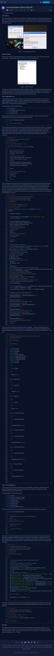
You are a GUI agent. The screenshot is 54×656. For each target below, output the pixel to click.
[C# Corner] (5, 2)
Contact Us (9, 645)
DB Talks (22, 647)
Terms (19, 645)
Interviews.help (39, 647)
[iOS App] (35, 642)
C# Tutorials (32, 645)
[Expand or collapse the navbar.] (2, 2)
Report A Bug (46, 645)
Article (50, 10)
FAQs (50, 645)
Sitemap (10, 647)
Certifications (5, 647)
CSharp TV (18, 647)
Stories (14, 647)
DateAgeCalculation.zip (8, 13)
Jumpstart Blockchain (47, 647)
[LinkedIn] (22, 642)
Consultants (37, 645)
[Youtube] (25, 642)
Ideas (42, 645)
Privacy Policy (15, 645)
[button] (52, 2)
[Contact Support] (38, 642)
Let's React (27, 647)
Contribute (46, 2)
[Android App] (32, 642)
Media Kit (23, 645)
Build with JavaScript (27, 648)
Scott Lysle (11, 10)
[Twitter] (19, 642)
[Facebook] (16, 642)
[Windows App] (29, 642)
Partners (27, 645)
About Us (4, 645)
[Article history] (16, 10)
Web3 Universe (33, 647)
